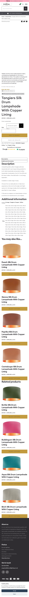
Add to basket (14, 135)
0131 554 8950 (5, 565)
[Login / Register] (17, 4)
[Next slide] (27, 13)
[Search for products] (25, 9)
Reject (14, 594)
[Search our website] (23, 4)
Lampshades (8, 16)
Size (3, 127)
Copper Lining (11, 145)
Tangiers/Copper (14, 202)
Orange (7, 202)
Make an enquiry (14, 140)
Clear (7, 129)
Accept (14, 590)
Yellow (21, 202)
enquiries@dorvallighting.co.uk (10, 568)
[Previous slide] (2, 13)
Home (3, 16)
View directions (6, 558)
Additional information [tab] (8, 161)
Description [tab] (5, 159)
